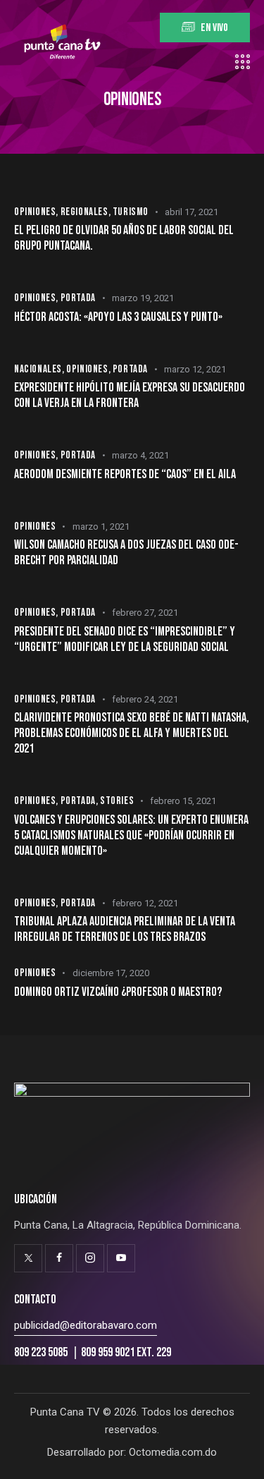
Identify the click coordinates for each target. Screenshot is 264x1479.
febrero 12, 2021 (145, 903)
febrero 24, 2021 (145, 699)
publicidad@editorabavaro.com (85, 1325)
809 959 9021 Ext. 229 (126, 1352)
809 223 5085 (42, 1352)
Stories (117, 801)
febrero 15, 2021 (183, 801)
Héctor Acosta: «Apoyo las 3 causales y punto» (118, 317)
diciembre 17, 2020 (111, 973)
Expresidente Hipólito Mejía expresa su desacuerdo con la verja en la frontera (129, 395)
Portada (78, 298)
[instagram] (90, 1258)
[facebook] (59, 1258)
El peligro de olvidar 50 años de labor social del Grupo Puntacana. (124, 238)
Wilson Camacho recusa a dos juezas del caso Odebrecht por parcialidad (126, 552)
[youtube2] (121, 1258)
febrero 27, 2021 (145, 612)
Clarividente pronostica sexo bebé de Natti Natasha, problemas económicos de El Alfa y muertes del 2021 (131, 733)
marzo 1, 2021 (101, 526)
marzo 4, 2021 (140, 455)
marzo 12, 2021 (195, 369)
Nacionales (38, 369)
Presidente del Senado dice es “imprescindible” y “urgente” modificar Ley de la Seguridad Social (124, 639)
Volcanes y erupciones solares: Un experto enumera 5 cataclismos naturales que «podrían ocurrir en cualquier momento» (131, 835)
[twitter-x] (28, 1258)
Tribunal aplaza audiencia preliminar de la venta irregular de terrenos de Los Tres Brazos (124, 929)
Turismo (131, 212)
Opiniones (35, 212)
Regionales (84, 212)
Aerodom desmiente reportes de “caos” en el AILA (125, 474)
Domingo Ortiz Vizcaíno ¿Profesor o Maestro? (118, 992)
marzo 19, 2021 (143, 298)
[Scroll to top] (240, 1455)
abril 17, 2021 (191, 212)
